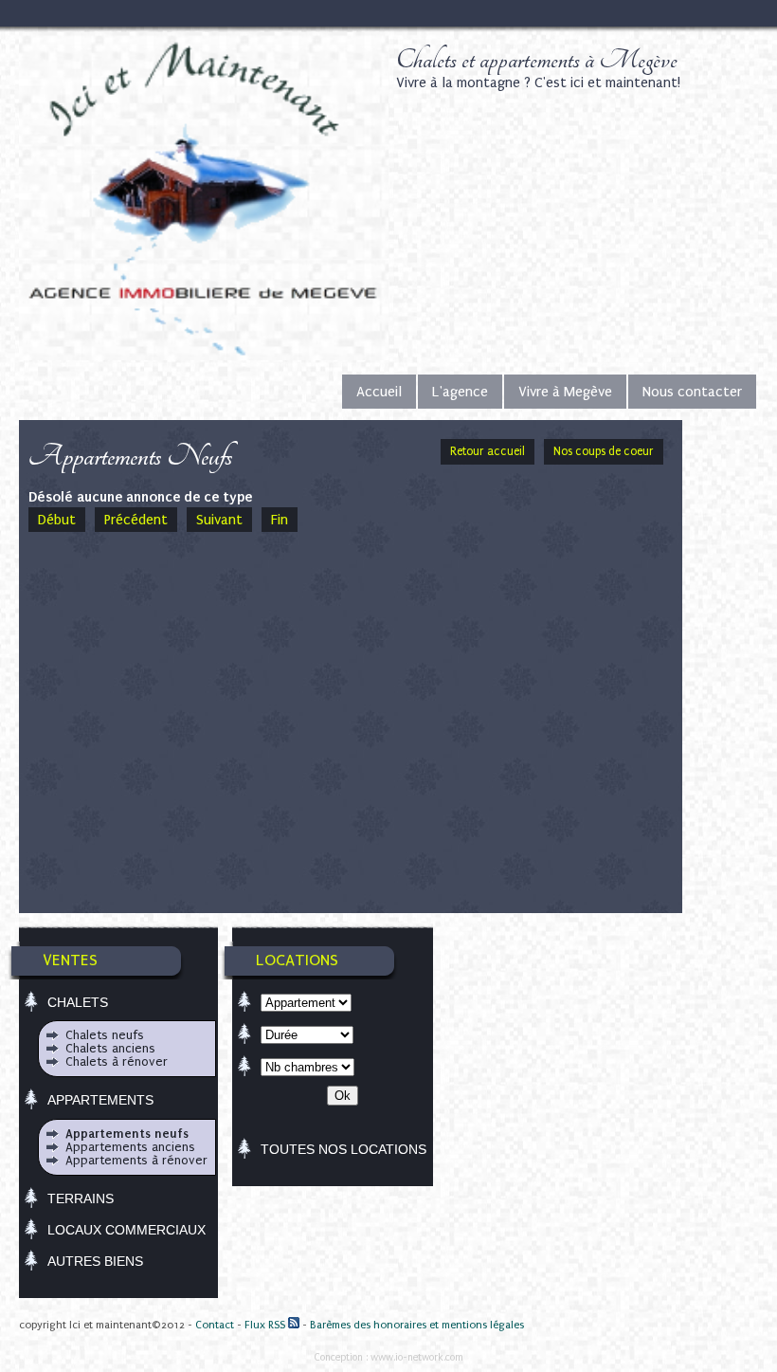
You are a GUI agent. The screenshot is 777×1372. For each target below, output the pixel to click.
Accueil (379, 391)
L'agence (460, 391)
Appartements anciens (130, 1147)
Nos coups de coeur (603, 451)
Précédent (136, 519)
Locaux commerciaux (126, 1229)
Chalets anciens (110, 1048)
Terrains (80, 1198)
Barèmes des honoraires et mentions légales (417, 1325)
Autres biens (95, 1261)
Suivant (219, 519)
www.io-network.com (416, 1357)
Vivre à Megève (565, 391)
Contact (214, 1325)
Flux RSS (266, 1325)
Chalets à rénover (116, 1061)
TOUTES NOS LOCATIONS (343, 1149)
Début (57, 519)
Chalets (77, 1002)
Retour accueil (487, 451)
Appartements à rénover (136, 1160)
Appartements (100, 1099)
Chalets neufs (104, 1035)
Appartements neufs (127, 1133)
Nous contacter (692, 391)
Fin (279, 519)
